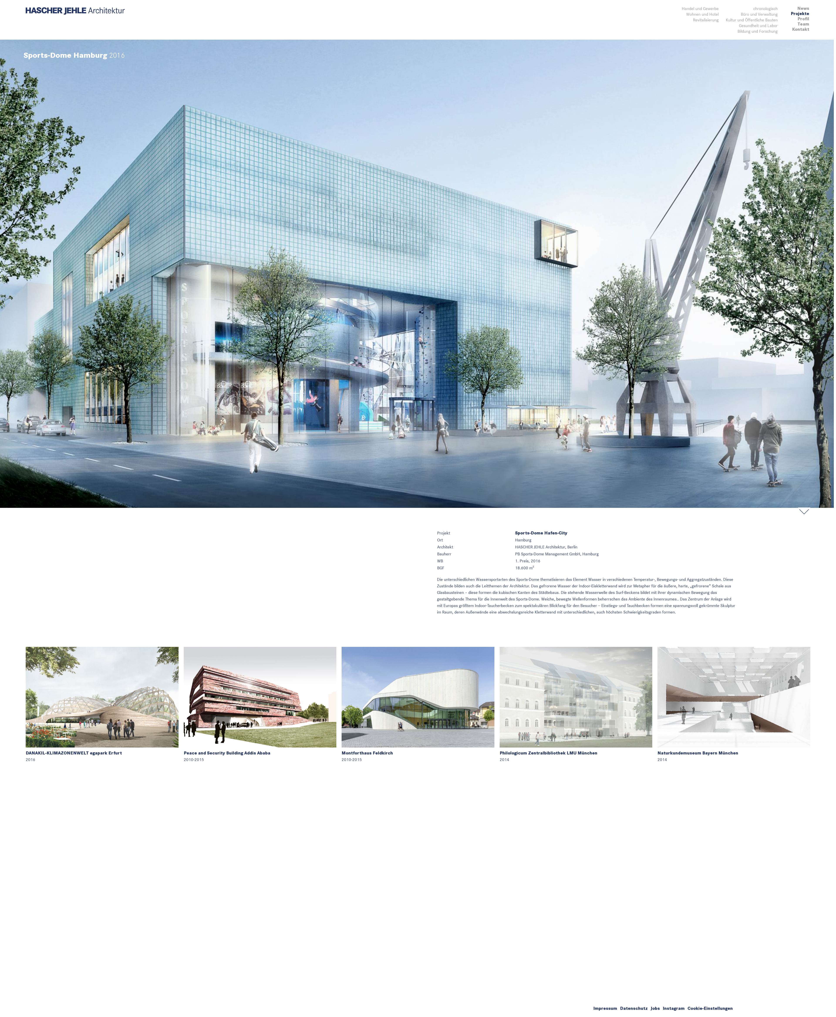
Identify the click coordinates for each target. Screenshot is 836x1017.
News (803, 8)
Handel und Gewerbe (700, 8)
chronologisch (765, 8)
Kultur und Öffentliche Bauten (752, 19)
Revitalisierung (706, 19)
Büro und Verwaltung (759, 14)
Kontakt (800, 29)
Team (803, 24)
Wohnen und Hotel (702, 14)
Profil (803, 19)
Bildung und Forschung (758, 31)
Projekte (800, 13)
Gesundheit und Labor (758, 25)
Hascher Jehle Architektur (75, 11)
